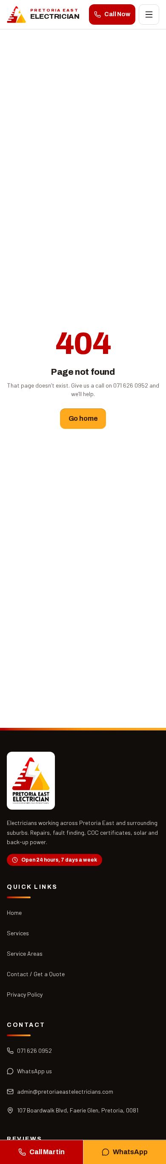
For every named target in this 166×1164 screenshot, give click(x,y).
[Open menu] (149, 14)
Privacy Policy (25, 994)
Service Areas (25, 953)
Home (14, 912)
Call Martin (46, 1151)
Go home (83, 418)
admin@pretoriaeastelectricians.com (65, 1091)
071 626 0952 (34, 1050)
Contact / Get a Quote (36, 973)
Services (18, 933)
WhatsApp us (34, 1071)
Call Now (117, 14)
